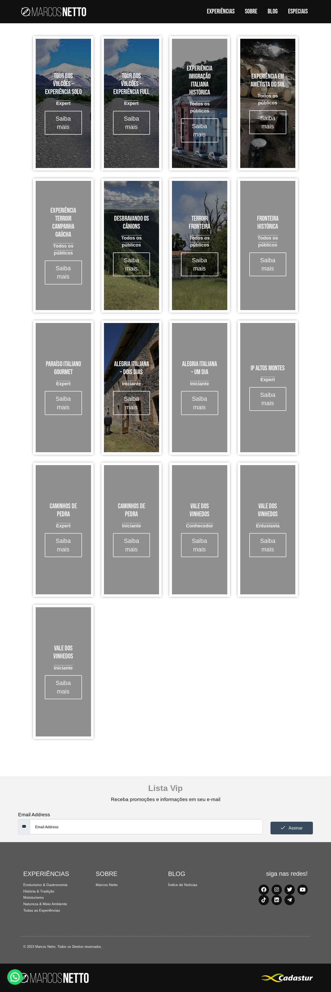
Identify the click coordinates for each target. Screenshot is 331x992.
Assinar (295, 828)
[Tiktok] (264, 900)
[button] (15, 977)
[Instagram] (277, 890)
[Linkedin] (277, 900)
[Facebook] (264, 890)
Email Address (34, 814)
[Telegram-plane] (289, 900)
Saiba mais (63, 122)
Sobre (251, 11)
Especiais (298, 11)
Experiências (221, 11)
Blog (273, 11)
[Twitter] (289, 890)
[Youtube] (302, 890)
